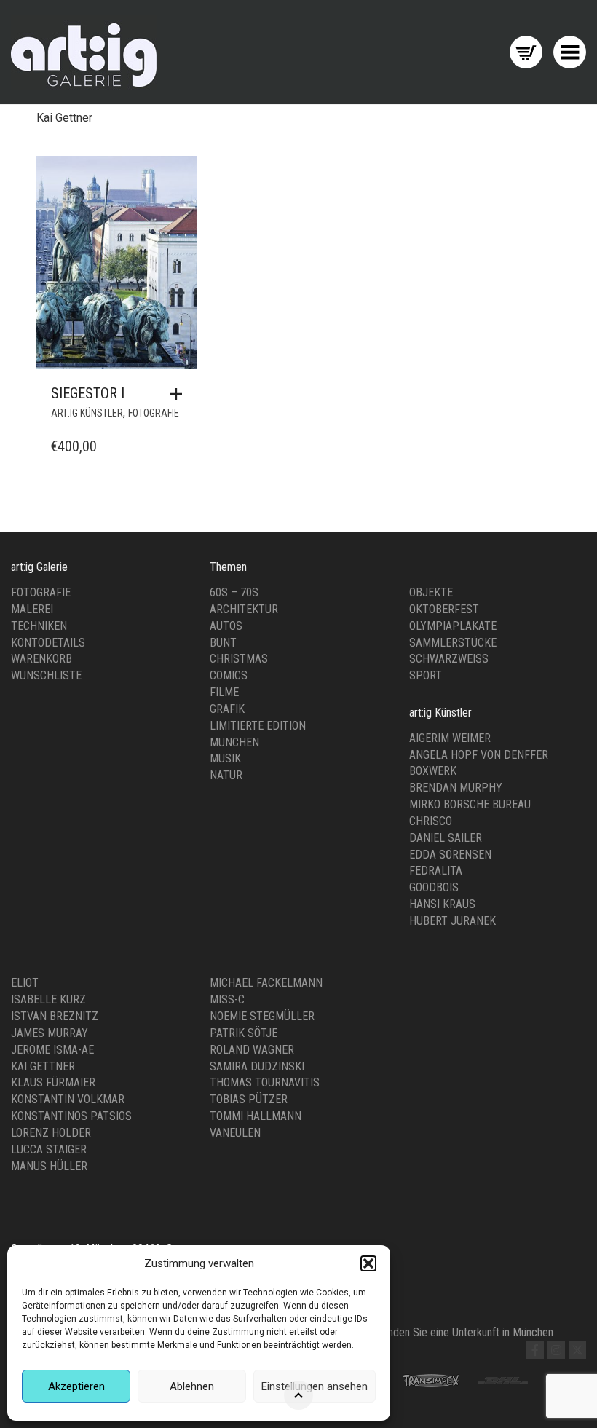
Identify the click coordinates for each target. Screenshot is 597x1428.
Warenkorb (41, 659)
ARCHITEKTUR (244, 609)
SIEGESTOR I (87, 393)
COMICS (229, 675)
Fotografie (41, 592)
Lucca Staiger (49, 1149)
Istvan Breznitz (54, 1016)
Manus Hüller (49, 1166)
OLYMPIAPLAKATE (453, 626)
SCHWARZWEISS (449, 659)
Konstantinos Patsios (71, 1116)
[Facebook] (535, 1350)
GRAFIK (227, 709)
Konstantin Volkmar (67, 1099)
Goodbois (434, 887)
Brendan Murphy (455, 787)
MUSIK (225, 758)
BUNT (223, 643)
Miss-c (227, 999)
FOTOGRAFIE (153, 413)
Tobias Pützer (249, 1099)
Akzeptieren (76, 1386)
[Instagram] (556, 1350)
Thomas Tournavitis (265, 1082)
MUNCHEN (234, 742)
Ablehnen (192, 1386)
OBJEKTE (431, 592)
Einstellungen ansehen (314, 1386)
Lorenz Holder (51, 1133)
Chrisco (430, 821)
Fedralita (435, 870)
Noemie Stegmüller (262, 1016)
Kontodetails (48, 643)
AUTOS (226, 626)
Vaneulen (235, 1133)
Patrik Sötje (243, 1033)
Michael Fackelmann (266, 983)
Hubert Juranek (452, 921)
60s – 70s (234, 592)
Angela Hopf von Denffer (478, 755)
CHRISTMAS (239, 659)
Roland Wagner (252, 1050)
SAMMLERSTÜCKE (453, 643)
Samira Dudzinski (257, 1066)
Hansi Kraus (442, 904)
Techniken (39, 626)
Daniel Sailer (445, 838)
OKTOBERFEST (444, 609)
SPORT (425, 675)
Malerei (32, 609)
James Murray (49, 1033)
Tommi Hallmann (255, 1116)
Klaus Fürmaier (53, 1082)
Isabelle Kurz (48, 999)
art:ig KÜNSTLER (87, 413)
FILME (224, 692)
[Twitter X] (577, 1350)
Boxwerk (432, 771)
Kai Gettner (43, 1066)
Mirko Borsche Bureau (470, 804)
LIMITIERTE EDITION (258, 726)
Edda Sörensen (450, 854)
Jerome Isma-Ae (52, 1050)
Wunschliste (46, 675)
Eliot (25, 983)
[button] (368, 1263)
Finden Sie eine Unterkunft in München (466, 1332)
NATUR (226, 775)
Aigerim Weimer (450, 738)
